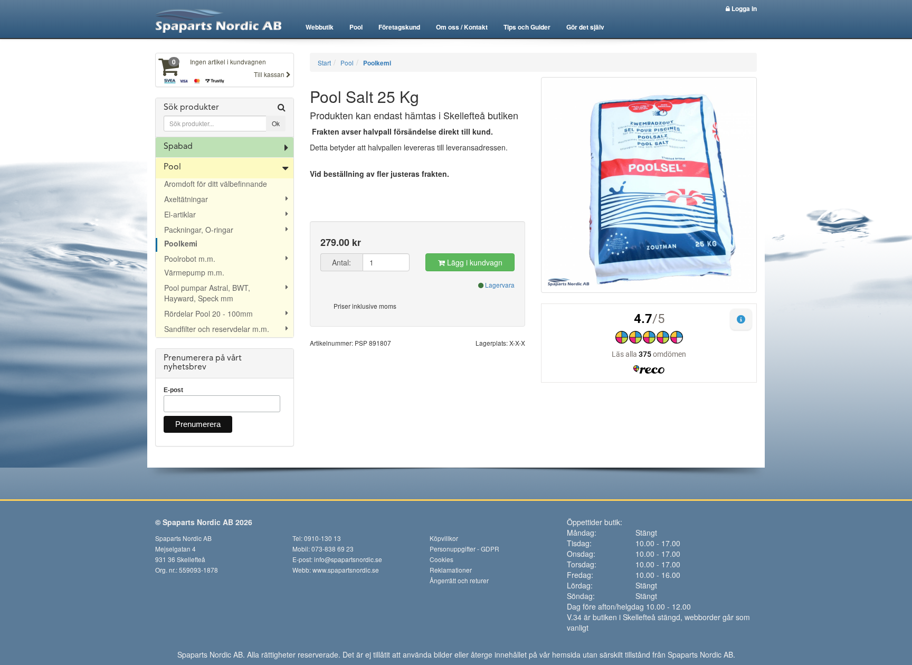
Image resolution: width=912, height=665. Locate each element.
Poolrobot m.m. (189, 258)
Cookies (441, 559)
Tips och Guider (527, 27)
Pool (356, 27)
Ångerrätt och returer (459, 580)
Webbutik (320, 27)
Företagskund (399, 27)
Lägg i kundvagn (473, 262)
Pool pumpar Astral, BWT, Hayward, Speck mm (207, 292)
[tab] (224, 117)
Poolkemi (180, 243)
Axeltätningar (186, 199)
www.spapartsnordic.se (345, 569)
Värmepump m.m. (194, 272)
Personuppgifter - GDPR (464, 548)
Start (324, 62)
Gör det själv (585, 27)
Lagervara (500, 284)
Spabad (178, 146)
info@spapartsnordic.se (348, 559)
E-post (173, 390)
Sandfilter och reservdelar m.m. (216, 329)
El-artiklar (180, 214)
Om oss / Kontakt (462, 27)
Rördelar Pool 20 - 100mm (208, 313)
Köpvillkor (444, 538)
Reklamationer (451, 569)
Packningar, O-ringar (198, 229)
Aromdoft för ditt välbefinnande (215, 183)
